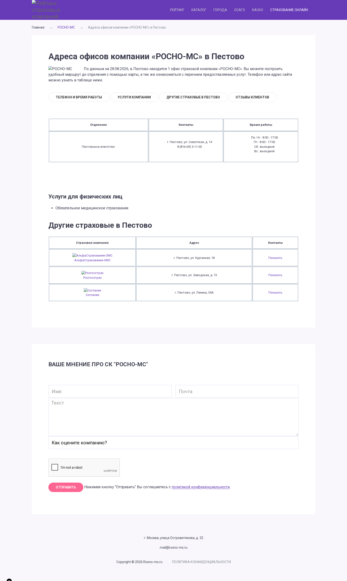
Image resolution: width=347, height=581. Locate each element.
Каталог (198, 10)
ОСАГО (239, 10)
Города (220, 10)
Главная (38, 27)
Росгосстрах (92, 277)
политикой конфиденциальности (201, 487)
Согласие (92, 295)
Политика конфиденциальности (201, 562)
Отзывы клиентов (252, 97)
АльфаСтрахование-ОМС (92, 260)
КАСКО (257, 10)
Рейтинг (177, 10)
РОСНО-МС (66, 27)
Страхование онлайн (289, 10)
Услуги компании (134, 97)
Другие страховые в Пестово (193, 97)
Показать (275, 258)
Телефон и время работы (79, 97)
